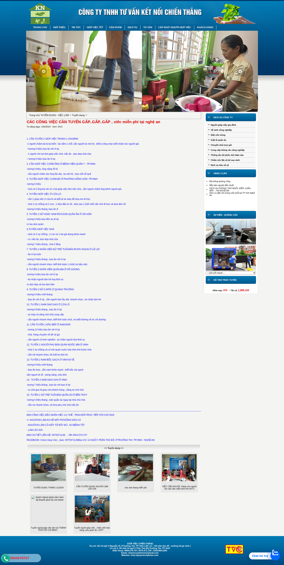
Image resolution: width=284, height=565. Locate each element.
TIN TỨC (76, 27)
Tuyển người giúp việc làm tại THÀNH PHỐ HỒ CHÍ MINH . (48, 529)
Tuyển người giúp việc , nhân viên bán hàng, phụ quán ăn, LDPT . (92, 529)
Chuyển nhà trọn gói (221, 145)
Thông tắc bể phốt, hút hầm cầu (227, 155)
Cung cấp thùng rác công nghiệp (228, 150)
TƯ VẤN (147, 27)
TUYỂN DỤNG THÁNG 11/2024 (48, 487)
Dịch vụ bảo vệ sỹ (220, 165)
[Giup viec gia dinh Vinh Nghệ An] (142, 111)
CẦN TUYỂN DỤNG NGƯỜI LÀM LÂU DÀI (92, 487)
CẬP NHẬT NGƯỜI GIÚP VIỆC (174, 27)
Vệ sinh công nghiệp (221, 130)
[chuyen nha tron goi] (231, 270)
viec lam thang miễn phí (136, 487)
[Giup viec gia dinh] (231, 244)
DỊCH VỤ (132, 27)
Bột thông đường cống (219, 181)
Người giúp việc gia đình (223, 125)
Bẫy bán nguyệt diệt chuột (221, 185)
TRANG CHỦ (40, 27)
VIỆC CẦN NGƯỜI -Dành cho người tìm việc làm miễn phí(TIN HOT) (179, 487)
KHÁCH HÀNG (205, 27)
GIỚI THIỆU (59, 27)
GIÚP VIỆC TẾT (95, 27)
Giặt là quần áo (218, 140)
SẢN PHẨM (115, 27)
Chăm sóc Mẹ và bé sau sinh (225, 160)
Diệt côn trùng (218, 135)
